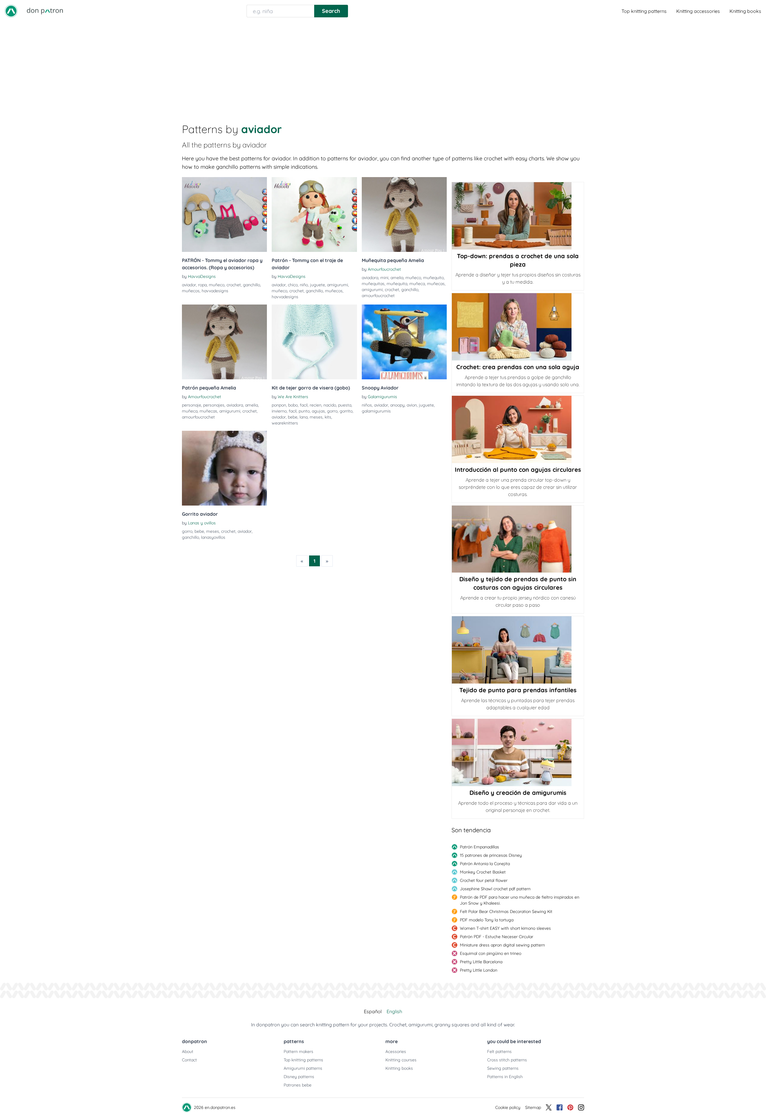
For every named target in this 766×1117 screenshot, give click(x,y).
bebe (292, 417)
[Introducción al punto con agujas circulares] (518, 429)
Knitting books (745, 11)
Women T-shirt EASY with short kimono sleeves (505, 928)
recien (315, 405)
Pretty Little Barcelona (481, 961)
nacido (329, 405)
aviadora (370, 277)
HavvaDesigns (202, 276)
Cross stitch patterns (507, 1060)
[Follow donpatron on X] (549, 1107)
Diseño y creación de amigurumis (517, 792)
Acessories (395, 1051)
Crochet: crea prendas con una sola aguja (517, 367)
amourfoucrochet (378, 295)
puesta (344, 405)
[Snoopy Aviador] (404, 342)
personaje (191, 405)
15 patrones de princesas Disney (491, 855)
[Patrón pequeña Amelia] (224, 342)
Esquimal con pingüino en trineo (490, 953)
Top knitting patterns (644, 11)
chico (293, 284)
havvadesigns (215, 290)
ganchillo (251, 284)
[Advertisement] (383, 67)
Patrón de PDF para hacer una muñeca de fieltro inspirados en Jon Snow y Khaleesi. (519, 900)
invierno (279, 411)
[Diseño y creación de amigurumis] (518, 752)
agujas (318, 411)
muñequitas (373, 283)
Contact (189, 1060)
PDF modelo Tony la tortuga (486, 920)
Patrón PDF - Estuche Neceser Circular (496, 936)
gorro (332, 411)
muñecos (191, 290)
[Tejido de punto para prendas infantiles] (518, 650)
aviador (189, 284)
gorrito (346, 411)
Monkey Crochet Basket (483, 872)
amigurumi (337, 284)
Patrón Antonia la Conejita (485, 863)
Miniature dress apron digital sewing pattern (502, 945)
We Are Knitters (293, 396)
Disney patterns (299, 1076)
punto (304, 411)
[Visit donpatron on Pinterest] (570, 1107)
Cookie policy (507, 1107)
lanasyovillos (213, 537)
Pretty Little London (478, 970)
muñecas (436, 283)
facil (304, 405)
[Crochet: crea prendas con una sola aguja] (518, 326)
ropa (202, 284)
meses (316, 417)
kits (328, 417)
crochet (234, 284)
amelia (396, 277)
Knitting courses (401, 1060)
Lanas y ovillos (202, 523)
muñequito (433, 277)
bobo (293, 405)
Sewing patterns (503, 1068)
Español (373, 1011)
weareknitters (285, 423)
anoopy (397, 405)
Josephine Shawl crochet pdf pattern (495, 888)
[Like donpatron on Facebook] (560, 1107)
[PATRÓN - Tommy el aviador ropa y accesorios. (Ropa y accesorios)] (224, 214)
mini (384, 277)
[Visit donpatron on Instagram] (581, 1107)
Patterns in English (505, 1076)
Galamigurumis (382, 396)
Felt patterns (499, 1051)
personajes (213, 405)
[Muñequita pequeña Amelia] (404, 214)
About (187, 1051)
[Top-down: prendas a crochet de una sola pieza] (518, 215)
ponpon (279, 405)
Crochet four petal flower (483, 880)
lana (304, 417)
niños (367, 405)
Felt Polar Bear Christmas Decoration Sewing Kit (506, 911)
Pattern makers (298, 1051)
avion (412, 405)
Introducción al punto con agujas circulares (518, 469)
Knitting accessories (698, 11)
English (394, 1011)
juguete (317, 284)
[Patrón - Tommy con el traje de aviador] (314, 214)
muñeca (417, 283)
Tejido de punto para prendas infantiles (518, 690)
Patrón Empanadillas (479, 847)
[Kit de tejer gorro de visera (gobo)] (314, 342)
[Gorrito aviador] (224, 468)
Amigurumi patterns (303, 1068)
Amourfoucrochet (384, 269)
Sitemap (533, 1107)
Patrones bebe (297, 1085)
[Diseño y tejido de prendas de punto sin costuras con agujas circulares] (518, 539)
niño (304, 284)
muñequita (397, 283)
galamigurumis (376, 411)
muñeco (216, 284)
